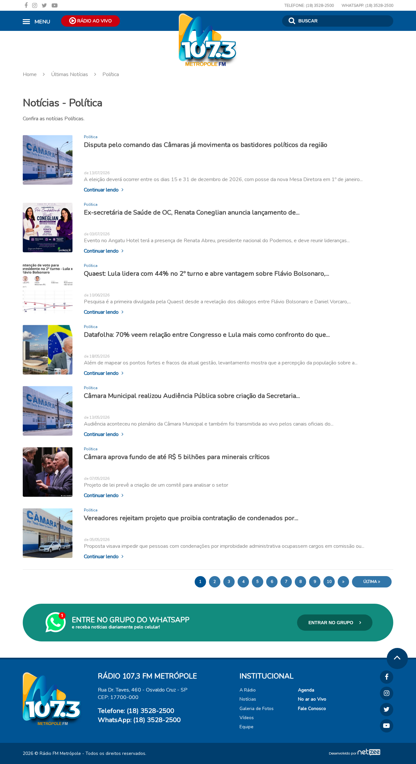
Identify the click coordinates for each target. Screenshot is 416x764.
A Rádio (248, 690)
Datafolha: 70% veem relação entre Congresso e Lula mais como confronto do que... (207, 334)
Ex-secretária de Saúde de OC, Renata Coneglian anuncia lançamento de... (192, 212)
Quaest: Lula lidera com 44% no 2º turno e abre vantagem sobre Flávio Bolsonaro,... (206, 273)
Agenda (306, 690)
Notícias (248, 699)
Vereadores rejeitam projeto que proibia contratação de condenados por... (191, 518)
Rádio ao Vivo (94, 21)
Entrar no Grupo (331, 622)
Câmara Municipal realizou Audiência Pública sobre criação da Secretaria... (192, 395)
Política (110, 74)
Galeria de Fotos (257, 708)
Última (370, 581)
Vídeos (247, 718)
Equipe (247, 727)
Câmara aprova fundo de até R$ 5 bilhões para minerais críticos (177, 457)
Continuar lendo (102, 189)
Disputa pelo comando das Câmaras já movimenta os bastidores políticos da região (205, 144)
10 (329, 581)
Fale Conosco (312, 708)
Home (30, 74)
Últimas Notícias (69, 74)
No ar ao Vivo (312, 699)
